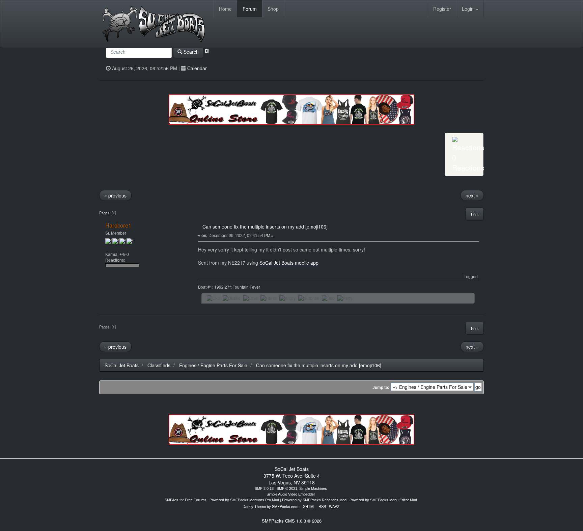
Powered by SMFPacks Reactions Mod (314, 500)
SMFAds (171, 500)
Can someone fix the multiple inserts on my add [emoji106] (265, 226)
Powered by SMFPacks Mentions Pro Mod (244, 500)
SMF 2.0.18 (264, 488)
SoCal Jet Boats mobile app (288, 262)
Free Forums (195, 500)
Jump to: (380, 387)
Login (468, 8)
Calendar (197, 68)
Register (442, 8)
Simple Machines (313, 488)
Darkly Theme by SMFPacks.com (270, 506)
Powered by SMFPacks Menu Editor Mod (383, 500)
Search (190, 51)
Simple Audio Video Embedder (291, 494)
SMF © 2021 (287, 488)
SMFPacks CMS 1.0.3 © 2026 (292, 520)
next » (472, 195)
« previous (115, 195)
